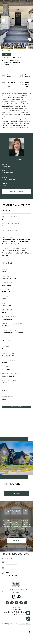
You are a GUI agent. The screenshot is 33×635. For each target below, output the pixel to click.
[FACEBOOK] (7, 602)
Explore (16, 493)
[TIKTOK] (21, 602)
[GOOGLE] (25, 602)
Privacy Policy (25, 624)
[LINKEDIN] (16, 602)
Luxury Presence (17, 614)
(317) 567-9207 (10, 569)
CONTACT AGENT (16, 191)
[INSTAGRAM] (12, 602)
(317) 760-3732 (7, 173)
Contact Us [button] (17, 540)
